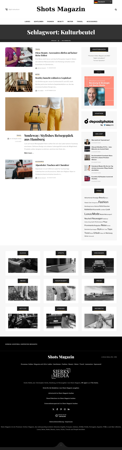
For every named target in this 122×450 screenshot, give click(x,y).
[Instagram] (64, 409)
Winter (86, 236)
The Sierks (94, 383)
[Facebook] (57, 409)
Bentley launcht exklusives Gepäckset (53, 77)
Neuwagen (97, 218)
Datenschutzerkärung (56, 422)
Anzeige (96, 198)
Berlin (106, 198)
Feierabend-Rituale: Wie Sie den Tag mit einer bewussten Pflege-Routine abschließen (102, 168)
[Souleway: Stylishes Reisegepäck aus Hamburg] (42, 114)
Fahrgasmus (95, 202)
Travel (80, 21)
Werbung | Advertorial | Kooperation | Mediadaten (21, 344)
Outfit (93, 222)
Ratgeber (97, 225)
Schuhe (108, 225)
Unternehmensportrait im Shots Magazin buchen (61, 403)
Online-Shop (87, 222)
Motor (70, 21)
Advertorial (88, 198)
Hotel (101, 206)
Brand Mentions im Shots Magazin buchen (61, 398)
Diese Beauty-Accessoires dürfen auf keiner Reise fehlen (56, 54)
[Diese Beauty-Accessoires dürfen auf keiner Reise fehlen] (18, 57)
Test (106, 229)
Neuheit (88, 218)
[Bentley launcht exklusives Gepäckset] (18, 82)
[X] (53, 409)
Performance (99, 222)
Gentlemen (38, 21)
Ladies (27, 21)
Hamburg (87, 206)
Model (102, 214)
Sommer (87, 229)
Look (108, 209)
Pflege (105, 222)
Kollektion (88, 209)
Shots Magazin (61, 357)
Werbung (109, 233)
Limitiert (103, 209)
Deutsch (101, 2)
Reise (104, 225)
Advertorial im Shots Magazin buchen (61, 393)
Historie (96, 206)
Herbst (92, 206)
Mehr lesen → (29, 153)
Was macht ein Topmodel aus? (101, 140)
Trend (86, 233)
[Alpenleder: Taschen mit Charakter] (18, 169)
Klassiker (107, 206)
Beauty (61, 21)
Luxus (88, 214)
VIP (104, 233)
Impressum (69, 422)
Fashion (50, 21)
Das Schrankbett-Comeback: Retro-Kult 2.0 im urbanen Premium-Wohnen (102, 157)
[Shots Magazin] (61, 9)
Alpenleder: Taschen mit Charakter (52, 165)
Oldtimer (105, 219)
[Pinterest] (61, 409)
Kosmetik (96, 209)
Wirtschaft (91, 236)
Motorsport (108, 214)
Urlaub (97, 233)
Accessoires (92, 21)
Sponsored (97, 364)
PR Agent (84, 383)
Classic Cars (88, 202)
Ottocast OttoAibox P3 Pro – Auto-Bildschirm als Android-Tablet (102, 148)
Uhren (91, 233)
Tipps (109, 229)
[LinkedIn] (68, 409)
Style (99, 229)
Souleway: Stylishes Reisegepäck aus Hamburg (48, 137)
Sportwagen (93, 229)
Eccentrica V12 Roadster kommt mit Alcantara (102, 177)
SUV (103, 229)
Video (101, 233)
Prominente (89, 225)
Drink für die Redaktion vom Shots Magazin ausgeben (61, 388)
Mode (96, 214)
